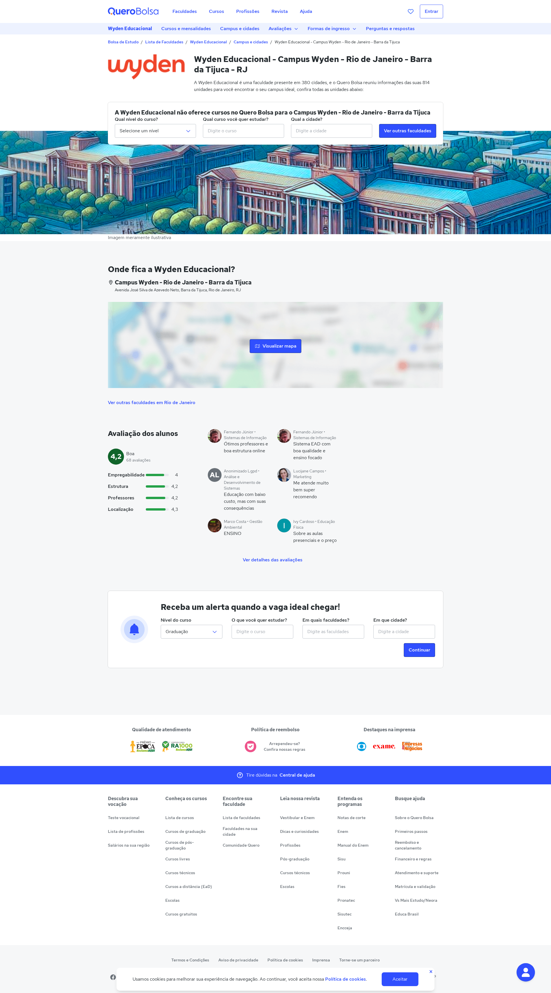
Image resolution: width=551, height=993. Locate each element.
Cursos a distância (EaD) (188, 886)
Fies (341, 886)
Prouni (343, 872)
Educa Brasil (407, 914)
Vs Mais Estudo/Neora (416, 900)
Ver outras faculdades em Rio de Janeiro (151, 402)
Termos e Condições (190, 960)
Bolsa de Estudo (123, 41)
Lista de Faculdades (164, 41)
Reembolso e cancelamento (408, 845)
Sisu (341, 859)
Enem (342, 831)
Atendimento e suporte (417, 872)
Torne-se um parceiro (359, 960)
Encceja (344, 927)
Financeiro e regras (413, 859)
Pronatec (346, 900)
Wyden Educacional (130, 29)
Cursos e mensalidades (186, 29)
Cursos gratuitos (181, 914)
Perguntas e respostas (390, 29)
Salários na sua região (129, 845)
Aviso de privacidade (238, 960)
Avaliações (280, 29)
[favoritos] (411, 11)
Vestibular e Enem (297, 817)
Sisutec (344, 914)
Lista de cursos (179, 817)
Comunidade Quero (241, 845)
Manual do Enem (352, 845)
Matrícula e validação (415, 886)
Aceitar (400, 979)
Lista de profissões (126, 831)
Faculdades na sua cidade (240, 831)
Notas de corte (351, 817)
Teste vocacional (123, 817)
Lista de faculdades (241, 817)
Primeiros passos (411, 831)
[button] (526, 972)
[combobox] (243, 131)
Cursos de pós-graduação (179, 845)
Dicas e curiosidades (299, 831)
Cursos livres (177, 859)
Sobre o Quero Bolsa (414, 817)
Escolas (172, 900)
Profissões (290, 845)
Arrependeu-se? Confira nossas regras (284, 746)
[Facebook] (113, 977)
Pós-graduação (294, 859)
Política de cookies (285, 960)
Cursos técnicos (180, 872)
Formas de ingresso (329, 29)
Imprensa (321, 960)
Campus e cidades (239, 29)
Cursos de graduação (185, 831)
